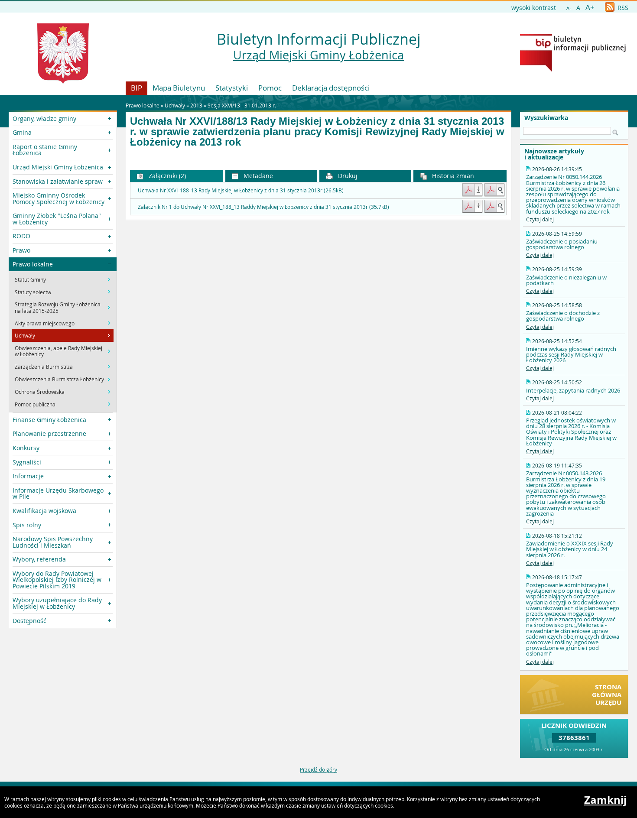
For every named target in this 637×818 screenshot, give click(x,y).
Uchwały (175, 105)
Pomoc (270, 88)
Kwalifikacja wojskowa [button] (44, 510)
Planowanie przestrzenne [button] (49, 433)
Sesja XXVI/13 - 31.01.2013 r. (242, 105)
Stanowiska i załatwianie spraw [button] (58, 181)
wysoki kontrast (533, 7)
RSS (622, 7)
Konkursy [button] (26, 448)
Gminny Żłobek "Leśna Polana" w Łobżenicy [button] (57, 218)
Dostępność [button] (29, 621)
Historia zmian (452, 176)
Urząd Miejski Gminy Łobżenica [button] (58, 167)
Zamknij (605, 800)
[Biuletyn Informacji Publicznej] (573, 69)
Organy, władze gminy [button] (44, 118)
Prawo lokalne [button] (33, 264)
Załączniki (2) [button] (166, 176)
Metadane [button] (257, 176)
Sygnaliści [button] (27, 462)
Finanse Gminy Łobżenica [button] (49, 419)
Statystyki (231, 88)
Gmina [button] (22, 132)
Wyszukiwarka (546, 118)
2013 (196, 105)
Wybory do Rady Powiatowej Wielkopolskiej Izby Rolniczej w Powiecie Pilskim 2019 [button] (57, 579)
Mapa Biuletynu (179, 88)
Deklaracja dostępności (331, 88)
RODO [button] (21, 236)
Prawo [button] (21, 250)
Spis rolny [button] (27, 525)
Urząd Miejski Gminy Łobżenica (318, 55)
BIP (136, 88)
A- (568, 8)
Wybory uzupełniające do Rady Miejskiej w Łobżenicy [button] (57, 603)
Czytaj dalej (540, 219)
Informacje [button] (28, 476)
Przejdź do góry (318, 769)
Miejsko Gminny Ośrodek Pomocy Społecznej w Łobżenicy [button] (58, 198)
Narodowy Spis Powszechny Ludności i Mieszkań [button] (53, 542)
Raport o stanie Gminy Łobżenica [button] (45, 150)
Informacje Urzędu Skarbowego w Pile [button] (58, 493)
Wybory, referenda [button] (39, 559)
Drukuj (347, 176)
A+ (590, 7)
